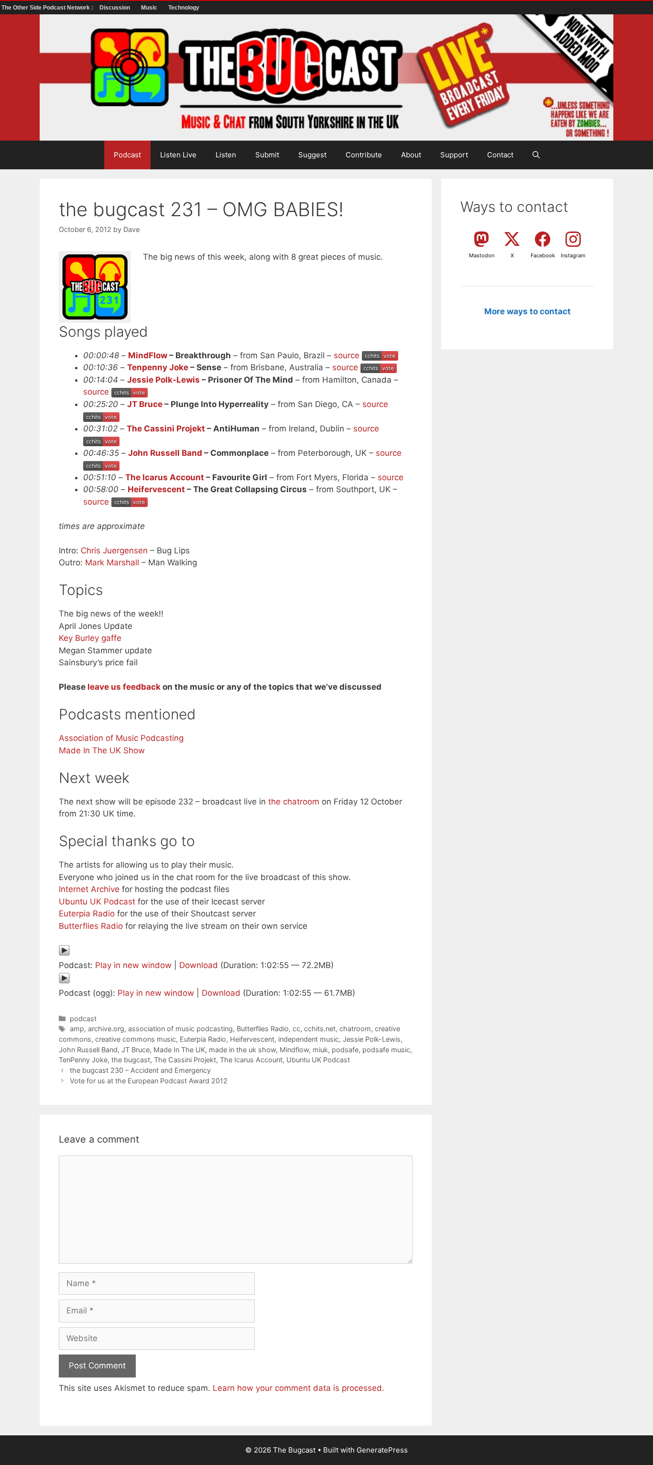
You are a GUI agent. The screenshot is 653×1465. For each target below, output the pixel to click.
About (411, 154)
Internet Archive (89, 889)
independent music (308, 1039)
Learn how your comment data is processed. (298, 1388)
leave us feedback (124, 687)
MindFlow (147, 355)
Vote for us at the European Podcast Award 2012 (149, 1081)
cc (296, 1028)
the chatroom (293, 801)
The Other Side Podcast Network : (48, 7)
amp (77, 1028)
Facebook (543, 255)
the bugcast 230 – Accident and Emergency (140, 1070)
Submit (267, 154)
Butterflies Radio (91, 926)
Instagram (573, 255)
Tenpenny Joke (157, 367)
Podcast (127, 154)
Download (198, 965)
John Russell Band (165, 453)
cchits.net (320, 1028)
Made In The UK (179, 1050)
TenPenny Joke (83, 1060)
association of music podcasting (180, 1028)
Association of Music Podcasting (121, 738)
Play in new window (133, 965)
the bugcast (130, 1060)
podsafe (345, 1050)
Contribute (364, 154)
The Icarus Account (164, 477)
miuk (320, 1050)
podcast (83, 1018)
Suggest (312, 154)
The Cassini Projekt (166, 428)
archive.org (106, 1028)
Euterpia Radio (87, 913)
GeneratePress (382, 1449)
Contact (500, 154)
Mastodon (481, 255)
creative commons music (135, 1039)
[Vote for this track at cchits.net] (380, 355)
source (346, 355)
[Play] (64, 953)
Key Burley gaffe (90, 638)
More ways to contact (527, 311)
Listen (226, 154)
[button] (536, 155)
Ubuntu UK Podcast (97, 901)
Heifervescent (156, 489)
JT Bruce (145, 404)
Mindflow (294, 1050)
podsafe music (386, 1050)
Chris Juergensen (114, 550)
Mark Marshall (112, 562)
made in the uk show (242, 1050)
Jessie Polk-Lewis (163, 380)
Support (454, 154)
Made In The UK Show (102, 750)
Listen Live (178, 154)
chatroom (355, 1028)
